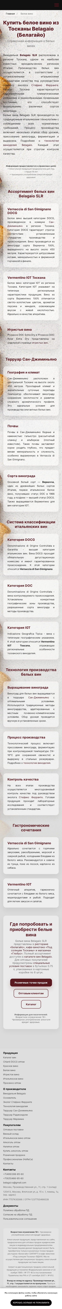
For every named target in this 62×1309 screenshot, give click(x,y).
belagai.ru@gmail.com (14, 1182)
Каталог (31, 1004)
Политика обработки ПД (16, 1210)
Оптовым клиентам (31, 993)
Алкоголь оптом (11, 1142)
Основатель (9, 1097)
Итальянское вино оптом (16, 1138)
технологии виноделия (36, 762)
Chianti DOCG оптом (14, 1061)
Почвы (12, 426)
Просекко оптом (12, 1083)
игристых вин (40, 342)
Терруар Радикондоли (15, 1114)
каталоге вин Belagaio (38, 956)
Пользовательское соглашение (20, 1218)
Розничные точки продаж (31, 982)
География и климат (23, 372)
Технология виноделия (15, 1106)
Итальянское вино (13, 1078)
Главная (10, 13)
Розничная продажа (14, 1155)
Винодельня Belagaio (14, 1093)
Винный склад (11, 1133)
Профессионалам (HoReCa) (18, 1159)
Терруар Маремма (13, 1119)
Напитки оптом (11, 1146)
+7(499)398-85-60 (13, 1174)
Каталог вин (9, 1057)
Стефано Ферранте (44, 85)
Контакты (8, 1163)
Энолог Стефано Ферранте (17, 1102)
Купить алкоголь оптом (15, 1150)
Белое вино (9, 1070)
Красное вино (10, 1066)
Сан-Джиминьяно (38, 697)
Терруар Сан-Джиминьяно (18, 1110)
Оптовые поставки (13, 1129)
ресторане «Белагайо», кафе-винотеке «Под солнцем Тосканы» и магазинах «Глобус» (31, 948)
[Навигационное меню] (56, 5)
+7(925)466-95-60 (13, 1178)
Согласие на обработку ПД (17, 1214)
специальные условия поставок (29, 964)
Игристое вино (11, 1074)
